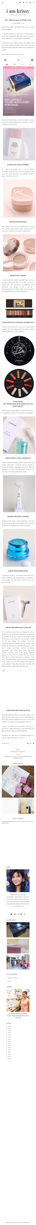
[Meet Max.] (18, 953)
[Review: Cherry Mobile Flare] (18, 937)
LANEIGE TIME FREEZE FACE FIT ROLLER (18, 627)
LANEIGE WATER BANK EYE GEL (18, 571)
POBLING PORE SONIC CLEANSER (18, 516)
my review (14, 169)
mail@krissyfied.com (18, 908)
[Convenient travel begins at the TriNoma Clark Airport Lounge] (18, 969)
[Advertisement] (18, 1081)
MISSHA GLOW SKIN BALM (18, 221)
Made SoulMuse (24, 1222)
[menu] (2, 2)
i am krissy (18, 11)
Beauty (6, 743)
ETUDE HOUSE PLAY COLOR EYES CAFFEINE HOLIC (18, 322)
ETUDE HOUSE (18, 401)
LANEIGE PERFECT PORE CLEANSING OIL (18, 458)
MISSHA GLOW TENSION (18, 275)
